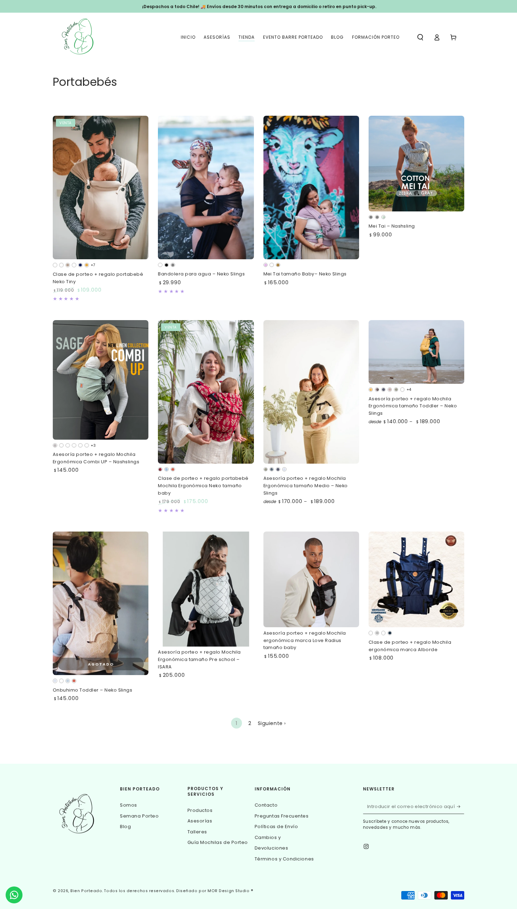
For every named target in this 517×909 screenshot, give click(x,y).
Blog (125, 826)
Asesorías (199, 821)
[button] (420, 37)
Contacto (266, 805)
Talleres (197, 831)
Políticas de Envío (276, 826)
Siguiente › (272, 723)
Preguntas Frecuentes (282, 816)
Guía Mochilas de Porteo (217, 842)
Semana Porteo (139, 816)
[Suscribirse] (460, 807)
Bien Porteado (86, 891)
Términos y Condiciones (284, 859)
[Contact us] (14, 894)
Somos (128, 805)
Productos (200, 810)
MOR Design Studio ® (230, 891)
